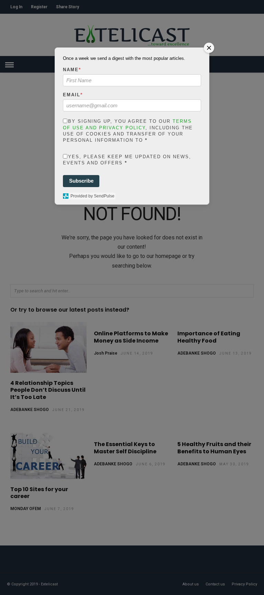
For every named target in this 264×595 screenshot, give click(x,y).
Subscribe (81, 181)
